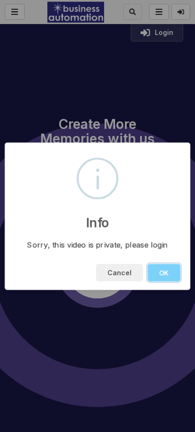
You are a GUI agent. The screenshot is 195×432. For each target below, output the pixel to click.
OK (164, 273)
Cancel (119, 273)
